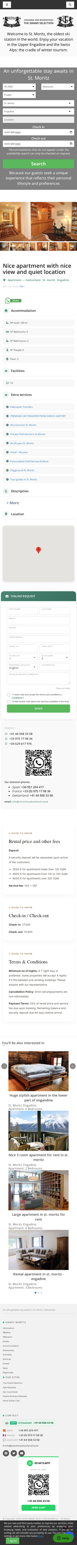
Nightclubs (8, 1372)
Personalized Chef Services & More (29, 461)
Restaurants (8, 1350)
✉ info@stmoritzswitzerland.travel (20, 1445)
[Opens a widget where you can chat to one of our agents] (63, 1538)
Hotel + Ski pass (19, 452)
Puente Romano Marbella (15, 1396)
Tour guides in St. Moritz (23, 479)
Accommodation (11, 1346)
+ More (13, 502)
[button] (38, 550)
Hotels (6, 1341)
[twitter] (14, 1453)
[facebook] (6, 1453)
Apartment (15, 280)
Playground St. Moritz (22, 470)
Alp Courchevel (10, 1392)
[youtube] (22, 1453)
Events (6, 1363)
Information (8, 1328)
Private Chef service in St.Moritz (27, 434)
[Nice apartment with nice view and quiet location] (38, 221)
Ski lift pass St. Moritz (22, 443)
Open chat (39, 1507)
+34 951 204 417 (28, 1430)
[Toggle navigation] (70, 4)
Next (73, 246)
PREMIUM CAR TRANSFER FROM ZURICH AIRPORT (38, 416)
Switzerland (33, 280)
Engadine (63, 280)
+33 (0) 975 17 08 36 (31, 1435)
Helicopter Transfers (21, 407)
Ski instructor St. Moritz (23, 425)
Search (38, 164)
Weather (7, 1332)
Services (7, 1359)
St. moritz (49, 280)
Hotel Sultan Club (11, 1400)
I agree (12, 1540)
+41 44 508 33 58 (29, 1439)
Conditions (17, 697)
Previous (4, 246)
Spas (5, 1368)
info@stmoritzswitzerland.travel (30, 801)
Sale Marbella (9, 1387)
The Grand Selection (12, 1383)
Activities (7, 1354)
